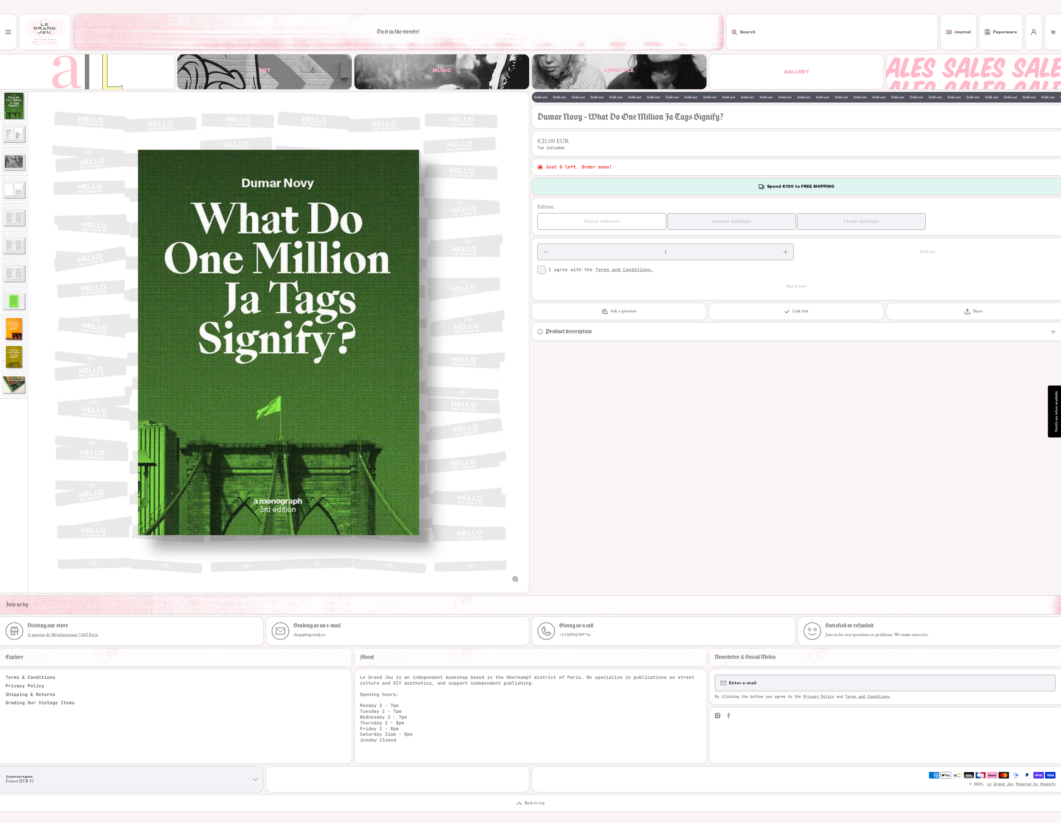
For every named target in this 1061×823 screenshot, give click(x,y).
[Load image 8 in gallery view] (14, 301)
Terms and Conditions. (624, 270)
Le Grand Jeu (1000, 784)
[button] (1053, 32)
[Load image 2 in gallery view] (14, 133)
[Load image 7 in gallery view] (14, 273)
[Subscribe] (1047, 683)
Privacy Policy (25, 686)
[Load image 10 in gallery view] (14, 357)
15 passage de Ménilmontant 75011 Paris (62, 635)
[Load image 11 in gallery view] (14, 385)
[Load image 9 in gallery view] (14, 329)
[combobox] (832, 32)
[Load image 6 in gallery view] (14, 245)
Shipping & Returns (30, 694)
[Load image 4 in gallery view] (14, 189)
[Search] (731, 32)
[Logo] (45, 32)
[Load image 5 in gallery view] (14, 217)
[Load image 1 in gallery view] (14, 106)
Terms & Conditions (30, 677)
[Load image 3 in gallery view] (14, 161)
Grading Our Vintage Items (40, 703)
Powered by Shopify (1035, 784)
